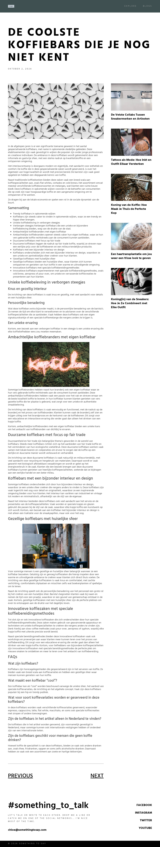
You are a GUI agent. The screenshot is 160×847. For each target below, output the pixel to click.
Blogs (147, 6)
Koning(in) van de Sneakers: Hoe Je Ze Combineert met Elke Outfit (130, 304)
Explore (130, 6)
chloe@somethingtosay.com (27, 830)
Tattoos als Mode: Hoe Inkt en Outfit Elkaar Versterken (131, 162)
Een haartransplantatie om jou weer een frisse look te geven (131, 256)
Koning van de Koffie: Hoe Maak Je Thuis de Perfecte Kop (129, 209)
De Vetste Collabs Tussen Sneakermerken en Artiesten (130, 117)
